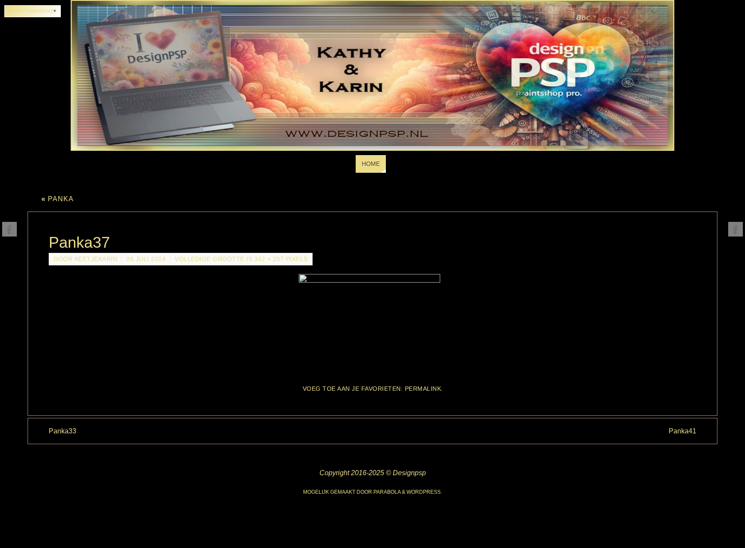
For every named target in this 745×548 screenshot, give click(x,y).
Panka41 (682, 431)
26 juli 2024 (146, 259)
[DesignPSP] (9, 229)
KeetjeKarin (96, 259)
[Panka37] (372, 325)
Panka (57, 198)
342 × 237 (269, 259)
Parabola (387, 492)
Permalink (423, 389)
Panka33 (62, 431)
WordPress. (424, 492)
